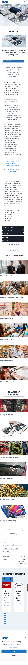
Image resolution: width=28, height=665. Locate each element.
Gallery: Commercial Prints (9, 457)
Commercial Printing (7, 545)
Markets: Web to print (7, 339)
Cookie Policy (9, 663)
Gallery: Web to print (7, 499)
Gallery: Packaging (6, 478)
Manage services (13, 647)
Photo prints (18, 545)
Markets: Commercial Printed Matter (12, 297)
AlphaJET (5, 539)
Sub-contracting (14, 548)
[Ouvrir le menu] (24, 2)
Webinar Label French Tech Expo (19, 595)
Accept (14, 651)
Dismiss (14, 655)
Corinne (20, 603)
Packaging (5, 548)
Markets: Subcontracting (8, 276)
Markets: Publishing (6, 360)
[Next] (10, 579)
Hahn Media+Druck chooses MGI (22, 560)
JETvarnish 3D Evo (6, 559)
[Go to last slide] (4, 579)
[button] (26, 638)
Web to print (5, 551)
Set (14, 659)
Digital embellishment (7, 542)
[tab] (5, 613)
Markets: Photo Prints (7, 382)
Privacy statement (17, 663)
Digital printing (19, 542)
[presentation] (14, 267)
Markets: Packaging (6, 318)
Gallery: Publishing (6, 415)
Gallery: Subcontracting (8, 520)
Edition (11, 539)
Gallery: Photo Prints (7, 436)
